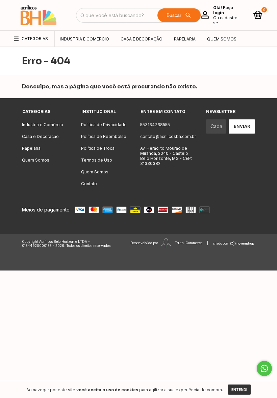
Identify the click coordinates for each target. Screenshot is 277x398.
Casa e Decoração (141, 38)
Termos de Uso (96, 160)
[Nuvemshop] (234, 243)
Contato (89, 183)
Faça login (223, 10)
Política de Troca (98, 148)
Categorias (35, 38)
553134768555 (155, 124)
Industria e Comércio (84, 38)
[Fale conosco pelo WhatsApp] (264, 368)
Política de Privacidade (104, 124)
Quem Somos (221, 38)
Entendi (239, 390)
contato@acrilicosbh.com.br (168, 136)
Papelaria (185, 38)
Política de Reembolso (103, 136)
